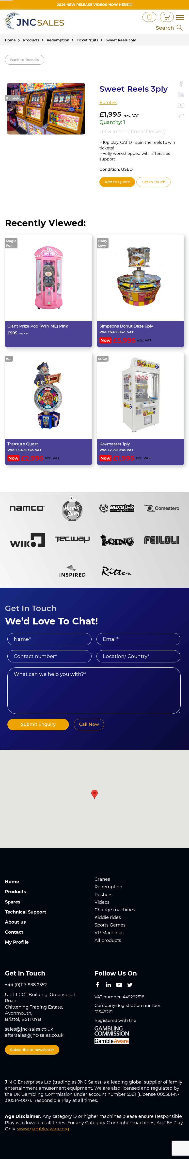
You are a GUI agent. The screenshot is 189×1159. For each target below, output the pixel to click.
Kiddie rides (107, 917)
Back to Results (24, 59)
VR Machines (109, 932)
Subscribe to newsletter (32, 1049)
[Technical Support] (127, 17)
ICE (9, 359)
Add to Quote (117, 182)
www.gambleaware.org (43, 1129)
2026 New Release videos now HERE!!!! (94, 4)
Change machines (114, 910)
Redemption (108, 887)
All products (107, 940)
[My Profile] (135, 17)
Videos (102, 902)
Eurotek (12, 98)
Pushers (103, 894)
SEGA (102, 359)
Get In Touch (153, 182)
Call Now (89, 724)
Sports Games (110, 925)
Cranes (102, 879)
